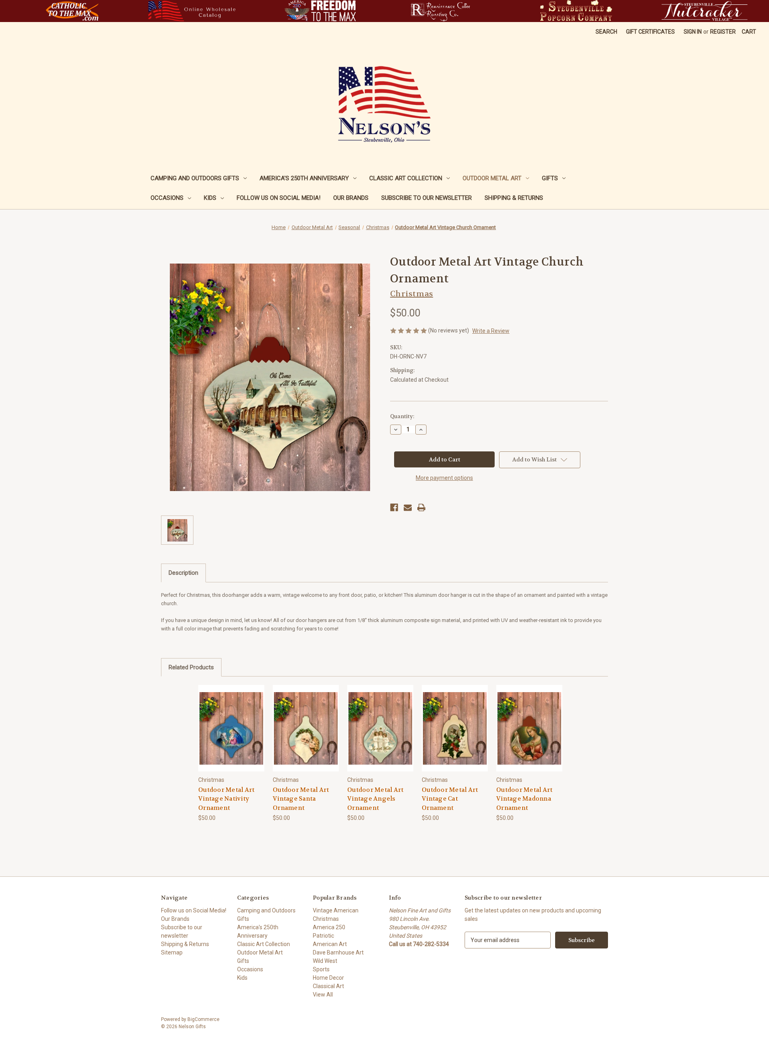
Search (606, 31)
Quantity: (402, 416)
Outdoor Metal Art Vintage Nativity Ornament (226, 799)
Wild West (325, 961)
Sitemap (172, 952)
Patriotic (323, 935)
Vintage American (335, 910)
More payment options (444, 478)
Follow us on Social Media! (278, 197)
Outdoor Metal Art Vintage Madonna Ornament (524, 799)
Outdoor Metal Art (492, 178)
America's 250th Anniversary (304, 178)
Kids (210, 197)
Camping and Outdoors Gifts (195, 178)
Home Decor (328, 978)
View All (323, 994)
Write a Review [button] (490, 331)
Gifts (550, 178)
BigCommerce (203, 1019)
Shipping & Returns (514, 197)
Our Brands (350, 197)
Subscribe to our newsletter (426, 197)
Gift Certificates (650, 31)
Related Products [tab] (191, 667)
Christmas (326, 919)
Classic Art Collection (405, 178)
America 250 (329, 927)
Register (723, 31)
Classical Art (328, 986)
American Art (330, 944)
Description (183, 572)
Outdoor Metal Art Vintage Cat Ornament (450, 799)
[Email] (408, 507)
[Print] (421, 507)
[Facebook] (394, 507)
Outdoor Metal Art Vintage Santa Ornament (301, 799)
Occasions (167, 197)
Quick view (231, 721)
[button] (72, 11)
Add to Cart (231, 735)
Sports (321, 969)
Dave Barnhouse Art (338, 952)
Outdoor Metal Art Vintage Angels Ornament (375, 799)
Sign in (693, 31)
